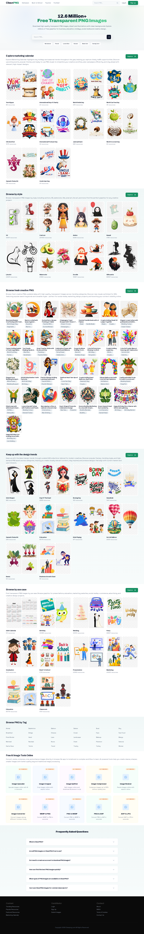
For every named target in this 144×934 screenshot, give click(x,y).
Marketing (109, 670)
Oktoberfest (10, 142)
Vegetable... (11, 327)
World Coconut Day (113, 142)
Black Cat (85, 43)
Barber (76, 728)
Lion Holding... (11, 441)
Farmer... (10, 355)
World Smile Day (78, 102)
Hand (30, 737)
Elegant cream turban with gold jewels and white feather (129, 322)
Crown (76, 733)
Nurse (53, 742)
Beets (8, 576)
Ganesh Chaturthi (12, 181)
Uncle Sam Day (44, 181)
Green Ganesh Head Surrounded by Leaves (105, 408)
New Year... (64, 410)
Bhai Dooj (26, 352)
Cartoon (42, 235)
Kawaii (108, 235)
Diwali (81, 324)
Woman (121, 746)
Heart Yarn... (65, 384)
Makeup (98, 737)
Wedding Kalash (125, 381)
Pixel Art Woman (47, 384)
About (99, 906)
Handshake (27, 355)
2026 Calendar (11, 630)
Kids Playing (77, 537)
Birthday (42, 630)
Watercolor (43, 274)
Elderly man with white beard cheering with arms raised (13, 408)
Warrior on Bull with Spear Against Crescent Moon (31, 322)
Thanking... (41, 352)
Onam (75, 742)
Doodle (75, 274)
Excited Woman (48, 327)
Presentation (77, 670)
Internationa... (46, 410)
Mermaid (9, 742)
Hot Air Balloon (111, 537)
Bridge (31, 733)
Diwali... (104, 324)
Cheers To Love (66, 324)
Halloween (25, 3)
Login (53, 906)
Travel (53, 746)
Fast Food (122, 733)
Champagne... (65, 327)
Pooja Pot (124, 384)
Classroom (43, 709)
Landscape (77, 737)
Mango (121, 737)
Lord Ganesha (103, 410)
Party (108, 630)
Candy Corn (95, 43)
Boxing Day (77, 498)
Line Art (8, 274)
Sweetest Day (84, 381)
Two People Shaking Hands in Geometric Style (28, 350)
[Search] (117, 3)
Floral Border (10, 737)
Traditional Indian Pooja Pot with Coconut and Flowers (127, 379)
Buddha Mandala (85, 410)
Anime (75, 235)
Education (43, 537)
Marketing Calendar (12, 915)
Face (97, 733)
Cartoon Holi (125, 352)
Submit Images (56, 912)
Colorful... (125, 355)
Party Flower (60, 352)
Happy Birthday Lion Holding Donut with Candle (12, 436)
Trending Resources (12, 906)
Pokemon (99, 742)
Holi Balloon (104, 381)
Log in (124, 3)
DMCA (98, 909)
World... (109, 352)
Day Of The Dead (45, 498)
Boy (120, 728)
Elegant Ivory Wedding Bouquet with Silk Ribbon (12, 379)
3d (7, 235)
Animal (8, 728)
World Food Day (12, 352)
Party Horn (92, 355)
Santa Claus (10, 746)
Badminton (32, 728)
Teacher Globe (42, 355)
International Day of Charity (48, 102)
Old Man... (10, 410)
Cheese (53, 733)
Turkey (98, 746)
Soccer (76, 43)
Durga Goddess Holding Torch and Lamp (79, 350)
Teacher (48, 3)
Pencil (57, 43)
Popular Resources (12, 909)
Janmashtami (77, 142)
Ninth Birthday (26, 381)
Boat (97, 728)
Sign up (133, 3)
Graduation (10, 670)
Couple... (112, 324)
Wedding (76, 630)
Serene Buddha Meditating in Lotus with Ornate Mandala (88, 408)
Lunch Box (66, 43)
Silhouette (110, 274)
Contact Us (100, 915)
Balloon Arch (105, 384)
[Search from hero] (109, 37)
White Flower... (11, 381)
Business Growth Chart (47, 576)
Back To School (44, 670)
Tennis (31, 746)
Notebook (48, 43)
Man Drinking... (46, 413)
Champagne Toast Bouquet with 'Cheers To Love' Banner (68, 322)
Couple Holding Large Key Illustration (111, 350)
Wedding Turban (126, 324)
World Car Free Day (112, 102)
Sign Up (53, 909)
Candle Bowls (90, 324)
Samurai (121, 742)
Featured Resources (13, 912)
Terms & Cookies (102, 912)
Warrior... (29, 327)
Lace (52, 737)
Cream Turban (125, 327)
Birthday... (92, 352)
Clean (12, 2)
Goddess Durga (80, 355)
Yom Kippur (10, 102)
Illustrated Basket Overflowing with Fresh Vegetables (14, 322)
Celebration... (61, 355)
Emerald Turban (27, 413)
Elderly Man (10, 413)
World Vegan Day (12, 324)
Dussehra (29, 324)
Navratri (77, 352)
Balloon (53, 728)
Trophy (76, 746)
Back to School (37, 3)
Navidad (31, 742)
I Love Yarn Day (66, 381)
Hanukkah (109, 498)
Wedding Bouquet (12, 384)
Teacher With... (48, 324)
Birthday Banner (130, 410)
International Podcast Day (48, 142)
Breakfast (9, 733)
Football (56, 3)
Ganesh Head (103, 413)
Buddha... (83, 413)
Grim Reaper (10, 498)
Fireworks (73, 410)
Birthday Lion (11, 438)
